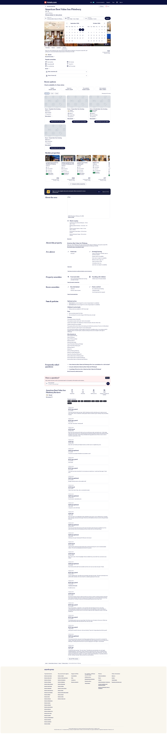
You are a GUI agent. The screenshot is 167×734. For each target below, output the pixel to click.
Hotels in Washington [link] (48, 700)
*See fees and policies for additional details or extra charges (79, 271)
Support (108, 2)
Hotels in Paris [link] (47, 696)
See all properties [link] (51, 6)
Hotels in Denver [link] (47, 698)
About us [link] (113, 675)
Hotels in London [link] (47, 715)
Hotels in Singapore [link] (61, 680)
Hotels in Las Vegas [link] (48, 675)
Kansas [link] (60, 663)
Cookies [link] (99, 680)
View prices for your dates (57, 121)
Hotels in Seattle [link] (47, 719)
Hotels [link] (46, 663)
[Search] (108, 383)
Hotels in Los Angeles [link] (48, 692)
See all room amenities (73, 294)
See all (46, 68)
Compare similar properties (78, 184)
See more (69, 238)
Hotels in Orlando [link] (47, 682)
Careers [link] (113, 677)
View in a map (71, 217)
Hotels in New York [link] (47, 677)
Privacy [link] (99, 677)
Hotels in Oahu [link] (60, 696)
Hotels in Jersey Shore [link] (62, 688)
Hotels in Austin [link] (47, 702)
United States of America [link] (53, 663)
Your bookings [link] (74, 675)
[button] (69, 29)
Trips (113, 2)
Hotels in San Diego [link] (48, 686)
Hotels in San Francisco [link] (48, 690)
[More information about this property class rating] (48, 11)
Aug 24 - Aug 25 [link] (69, 89)
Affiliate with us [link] (88, 677)
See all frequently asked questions (75, 371)
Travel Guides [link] (114, 680)
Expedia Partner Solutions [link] (90, 679)
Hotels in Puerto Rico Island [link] (63, 692)
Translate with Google (72, 585)
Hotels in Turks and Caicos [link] (63, 677)
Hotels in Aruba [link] (61, 675)
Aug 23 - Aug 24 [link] (52, 89)
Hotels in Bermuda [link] (61, 684)
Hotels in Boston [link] (47, 709)
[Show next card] (110, 168)
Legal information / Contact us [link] (104, 682)
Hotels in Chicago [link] (47, 680)
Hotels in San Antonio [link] (48, 707)
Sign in (121, 2)
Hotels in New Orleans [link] (48, 684)
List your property (100, 2)
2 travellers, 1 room (91, 19)
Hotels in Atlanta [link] (47, 705)
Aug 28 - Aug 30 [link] (86, 89)
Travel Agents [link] (87, 683)
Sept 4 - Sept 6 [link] (102, 89)
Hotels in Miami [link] (47, 694)
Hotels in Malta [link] (61, 686)
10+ (108, 44)
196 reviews (48, 397)
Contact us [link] (73, 680)
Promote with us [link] (88, 681)
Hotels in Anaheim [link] (47, 721)
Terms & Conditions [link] (102, 675)
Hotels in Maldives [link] (61, 682)
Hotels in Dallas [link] (47, 723)
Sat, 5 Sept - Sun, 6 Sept (73, 19)
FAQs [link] (72, 677)
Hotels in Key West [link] (48, 713)
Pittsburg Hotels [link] (65, 663)
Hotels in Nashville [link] (47, 688)
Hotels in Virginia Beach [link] (48, 717)
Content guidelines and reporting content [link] (102, 685)
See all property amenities (73, 282)
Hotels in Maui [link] (60, 690)
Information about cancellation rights (75, 247)
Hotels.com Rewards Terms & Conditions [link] (103, 688)
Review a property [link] (74, 682)
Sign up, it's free (106, 191)
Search (107, 18)
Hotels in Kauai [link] (60, 694)
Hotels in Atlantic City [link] (48, 711)
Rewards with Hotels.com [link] (116, 682)
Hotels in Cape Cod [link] (61, 698)
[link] (107, 6)
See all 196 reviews (49, 56)
